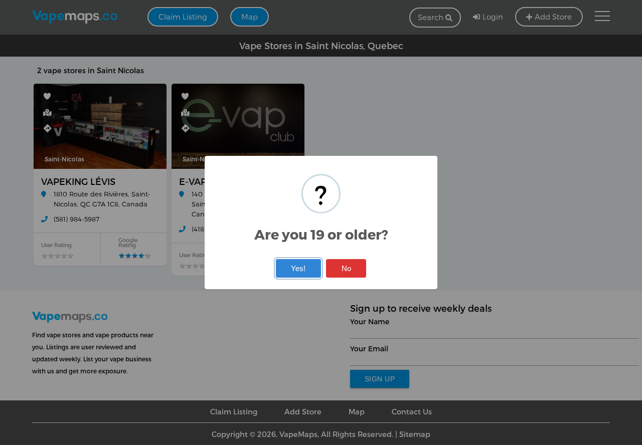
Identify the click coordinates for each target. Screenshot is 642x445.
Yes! (298, 268)
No (346, 268)
